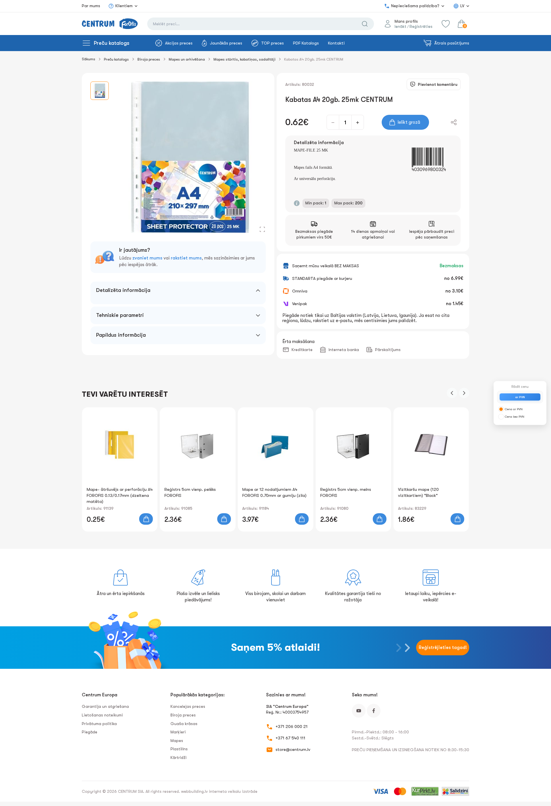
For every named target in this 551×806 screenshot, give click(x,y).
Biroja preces (148, 59)
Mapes (176, 740)
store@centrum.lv (293, 749)
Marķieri (178, 732)
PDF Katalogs (306, 43)
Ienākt (400, 26)
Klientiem (124, 5)
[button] (452, 393)
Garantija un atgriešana (105, 706)
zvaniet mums (147, 258)
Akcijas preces (179, 43)
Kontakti (336, 43)
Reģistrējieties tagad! (443, 647)
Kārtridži (178, 757)
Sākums (88, 59)
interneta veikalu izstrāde (233, 791)
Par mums (91, 5)
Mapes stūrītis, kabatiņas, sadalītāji (245, 59)
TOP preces (272, 43)
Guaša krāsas (183, 723)
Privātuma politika (99, 723)
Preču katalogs (111, 43)
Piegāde (89, 732)
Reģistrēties (421, 26)
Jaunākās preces (226, 43)
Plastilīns (179, 749)
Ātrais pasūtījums (451, 43)
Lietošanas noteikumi (102, 715)
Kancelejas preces (187, 706)
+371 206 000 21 (292, 726)
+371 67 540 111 (290, 738)
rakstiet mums (186, 258)
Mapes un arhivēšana (187, 59)
